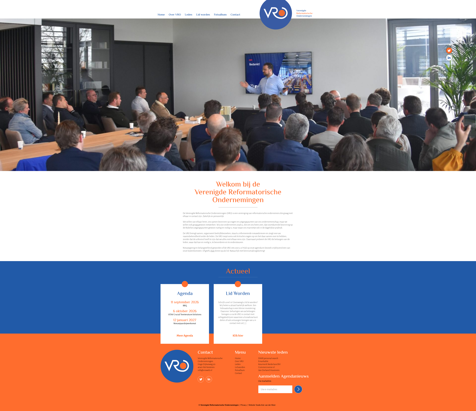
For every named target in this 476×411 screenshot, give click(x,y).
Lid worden (203, 15)
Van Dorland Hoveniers (268, 370)
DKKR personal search (268, 358)
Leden (188, 15)
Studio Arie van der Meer (266, 405)
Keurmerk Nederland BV (269, 364)
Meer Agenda (185, 335)
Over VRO (175, 15)
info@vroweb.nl (205, 370)
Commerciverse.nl (266, 367)
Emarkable (263, 361)
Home (161, 15)
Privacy (243, 405)
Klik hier (238, 335)
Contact (235, 15)
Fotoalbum (220, 15)
